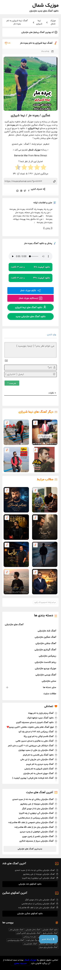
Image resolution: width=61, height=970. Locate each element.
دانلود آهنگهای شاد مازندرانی (30, 884)
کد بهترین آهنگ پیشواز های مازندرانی (37, 32)
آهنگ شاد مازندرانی (47, 630)
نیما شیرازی (39, 22)
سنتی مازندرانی (49, 681)
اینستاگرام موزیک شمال (28, 298)
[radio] (43, 167)
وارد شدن (52, 334)
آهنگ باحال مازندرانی (33, 929)
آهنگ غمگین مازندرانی (45, 637)
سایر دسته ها (49, 687)
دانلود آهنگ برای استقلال (48, 944)
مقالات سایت (49, 693)
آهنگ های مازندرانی (14, 624)
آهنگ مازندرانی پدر (30, 944)
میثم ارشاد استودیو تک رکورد (45, 602)
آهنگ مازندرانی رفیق (50, 933)
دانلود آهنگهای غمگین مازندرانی (30, 913)
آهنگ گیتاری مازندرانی (45, 649)
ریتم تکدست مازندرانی (45, 662)
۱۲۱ (9, 43)
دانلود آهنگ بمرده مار (34, 243)
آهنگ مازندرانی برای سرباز (48, 947)
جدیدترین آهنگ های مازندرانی (30, 849)
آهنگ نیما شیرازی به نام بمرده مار (17, 22)
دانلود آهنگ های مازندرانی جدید (31, 316)
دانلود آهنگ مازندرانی (50, 929)
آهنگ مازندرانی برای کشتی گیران (29, 933)
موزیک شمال (53, 22)
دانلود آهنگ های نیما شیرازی (28, 307)
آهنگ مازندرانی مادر (16, 929)
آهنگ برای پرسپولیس (16, 940)
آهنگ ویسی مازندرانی (46, 674)
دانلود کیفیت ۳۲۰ (30, 277)
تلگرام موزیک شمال (28, 290)
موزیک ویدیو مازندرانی (45, 668)
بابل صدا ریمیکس (29, 936)
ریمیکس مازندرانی (47, 655)
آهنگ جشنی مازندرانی (46, 643)
